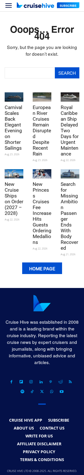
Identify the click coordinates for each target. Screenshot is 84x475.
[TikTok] (32, 391)
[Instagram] (31, 382)
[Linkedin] (41, 382)
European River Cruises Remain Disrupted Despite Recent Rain (42, 131)
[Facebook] (11, 382)
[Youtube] (61, 391)
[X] (42, 391)
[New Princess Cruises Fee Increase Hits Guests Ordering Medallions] (42, 173)
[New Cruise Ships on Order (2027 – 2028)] (14, 173)
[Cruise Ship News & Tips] (35, 5)
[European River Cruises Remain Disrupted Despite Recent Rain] (42, 97)
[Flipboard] (21, 382)
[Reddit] (60, 382)
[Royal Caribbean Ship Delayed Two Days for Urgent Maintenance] (70, 97)
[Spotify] (22, 391)
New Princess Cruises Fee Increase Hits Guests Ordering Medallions (42, 213)
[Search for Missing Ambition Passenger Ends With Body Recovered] (70, 173)
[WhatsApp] (52, 391)
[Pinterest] (50, 382)
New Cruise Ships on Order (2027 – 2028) (14, 198)
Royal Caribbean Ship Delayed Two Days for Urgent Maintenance (70, 131)
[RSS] (70, 382)
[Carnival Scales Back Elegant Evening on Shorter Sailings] (14, 97)
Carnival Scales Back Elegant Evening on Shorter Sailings (13, 128)
